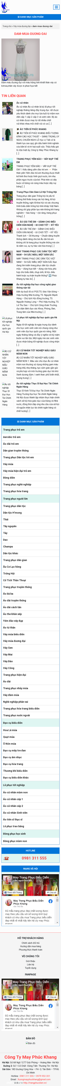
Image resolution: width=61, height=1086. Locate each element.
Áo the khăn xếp (12, 614)
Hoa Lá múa (10, 730)
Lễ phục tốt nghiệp (14, 785)
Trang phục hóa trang (15, 491)
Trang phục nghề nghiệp (17, 484)
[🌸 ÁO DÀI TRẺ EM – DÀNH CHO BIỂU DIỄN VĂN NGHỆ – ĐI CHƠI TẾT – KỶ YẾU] (7, 227)
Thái (5, 519)
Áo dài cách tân (12, 607)
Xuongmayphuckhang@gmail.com (34, 1079)
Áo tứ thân (9, 627)
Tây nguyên (9, 526)
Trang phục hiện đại (14, 674)
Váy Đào (8, 661)
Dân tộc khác (10, 553)
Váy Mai (7, 654)
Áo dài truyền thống (14, 600)
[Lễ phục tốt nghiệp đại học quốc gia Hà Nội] (7, 325)
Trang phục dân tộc (14, 506)
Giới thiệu (30, 961)
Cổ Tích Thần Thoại (14, 580)
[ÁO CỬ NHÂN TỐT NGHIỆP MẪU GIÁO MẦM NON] (7, 363)
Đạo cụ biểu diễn (12, 722)
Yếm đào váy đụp (13, 620)
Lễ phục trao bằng (13, 826)
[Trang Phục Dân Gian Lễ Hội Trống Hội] (7, 197)
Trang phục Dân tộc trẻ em (18, 457)
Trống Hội (9, 573)
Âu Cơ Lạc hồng (12, 566)
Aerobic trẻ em (12, 437)
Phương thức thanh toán (30, 949)
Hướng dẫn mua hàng (30, 946)
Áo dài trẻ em (11, 443)
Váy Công (8, 668)
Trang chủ (7, 26)
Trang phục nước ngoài (16, 715)
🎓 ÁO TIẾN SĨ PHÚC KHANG (31, 129)
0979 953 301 (43, 1076)
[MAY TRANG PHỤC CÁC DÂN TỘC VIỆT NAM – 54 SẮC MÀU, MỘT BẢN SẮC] (7, 256)
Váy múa (8, 464)
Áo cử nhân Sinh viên (15, 812)
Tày (5, 532)
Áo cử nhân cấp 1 (13, 799)
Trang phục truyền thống (17, 587)
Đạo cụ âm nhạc (12, 757)
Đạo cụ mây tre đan (14, 750)
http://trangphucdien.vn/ (35, 1082)
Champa (8, 546)
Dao (5, 539)
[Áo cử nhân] (7, 108)
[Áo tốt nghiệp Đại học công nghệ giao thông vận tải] (7, 289)
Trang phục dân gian (15, 560)
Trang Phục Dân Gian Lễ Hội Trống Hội (36, 192)
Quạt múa (8, 736)
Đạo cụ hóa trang (13, 764)
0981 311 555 (27, 1076)
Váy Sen (8, 647)
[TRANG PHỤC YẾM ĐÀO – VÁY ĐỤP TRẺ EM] (7, 164)
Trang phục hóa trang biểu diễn (21, 708)
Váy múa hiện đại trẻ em (17, 470)
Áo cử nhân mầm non (15, 792)
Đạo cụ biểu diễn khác (16, 777)
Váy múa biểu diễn (13, 634)
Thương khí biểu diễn (15, 770)
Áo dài (7, 681)
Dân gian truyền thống (16, 450)
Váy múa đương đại (14, 640)
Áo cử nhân (22, 102)
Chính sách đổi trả (30, 943)
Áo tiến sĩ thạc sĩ (12, 819)
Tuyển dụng (30, 968)
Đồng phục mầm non (15, 841)
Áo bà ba (8, 593)
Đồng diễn (9, 477)
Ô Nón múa (9, 743)
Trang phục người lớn (15, 498)
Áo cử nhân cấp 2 (13, 805)
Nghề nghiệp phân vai (15, 701)
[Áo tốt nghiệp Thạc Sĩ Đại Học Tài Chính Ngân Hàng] (7, 394)
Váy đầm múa (11, 695)
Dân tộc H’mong (12, 512)
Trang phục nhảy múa (15, 688)
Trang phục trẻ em (14, 429)
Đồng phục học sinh (14, 833)
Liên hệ (30, 964)
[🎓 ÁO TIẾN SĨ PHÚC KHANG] (7, 134)
